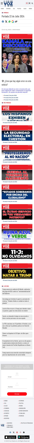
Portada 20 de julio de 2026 (11, 97)
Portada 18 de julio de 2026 (10, 122)
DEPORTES (6, 413)
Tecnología (22, 413)
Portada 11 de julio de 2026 (10, 260)
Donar (2, 8)
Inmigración (22, 408)
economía (6, 408)
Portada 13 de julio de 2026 (10, 221)
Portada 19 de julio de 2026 (11, 99)
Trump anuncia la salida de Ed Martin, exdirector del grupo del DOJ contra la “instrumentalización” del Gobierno (16, 292)
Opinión (6, 416)
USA (14, 8)
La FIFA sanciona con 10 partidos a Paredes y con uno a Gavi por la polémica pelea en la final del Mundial (16, 326)
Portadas (6, 13)
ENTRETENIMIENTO (23, 411)
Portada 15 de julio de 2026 (10, 181)
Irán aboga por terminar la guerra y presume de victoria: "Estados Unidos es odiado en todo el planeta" (16, 301)
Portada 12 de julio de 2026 (10, 241)
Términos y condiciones (10, 426)
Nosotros (6, 418)
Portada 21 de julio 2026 (10, 95)
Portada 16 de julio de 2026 (10, 162)
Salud (25, 8)
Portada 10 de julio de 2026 (10, 280)
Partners (21, 416)
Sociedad (6, 411)
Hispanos (8, 8)
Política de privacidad (27, 423)
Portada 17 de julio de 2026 (10, 142)
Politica (19, 8)
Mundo (30, 8)
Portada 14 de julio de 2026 (10, 201)
